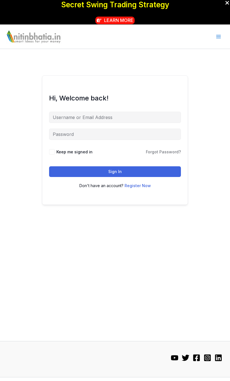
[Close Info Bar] (227, 3)
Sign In (115, 171)
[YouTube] (174, 358)
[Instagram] (207, 358)
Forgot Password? (163, 151)
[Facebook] (196, 358)
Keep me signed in (74, 151)
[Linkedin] (218, 358)
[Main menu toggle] (218, 36)
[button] (115, 20)
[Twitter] (185, 358)
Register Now (138, 185)
